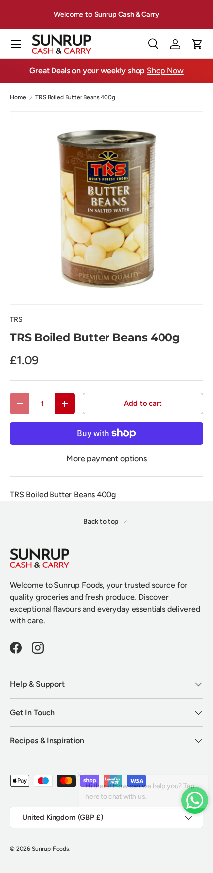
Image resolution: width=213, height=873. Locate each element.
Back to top (101, 521)
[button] (197, 44)
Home (18, 97)
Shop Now (165, 70)
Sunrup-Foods (50, 848)
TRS (16, 319)
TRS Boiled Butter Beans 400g (75, 97)
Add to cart (142, 403)
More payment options (106, 458)
